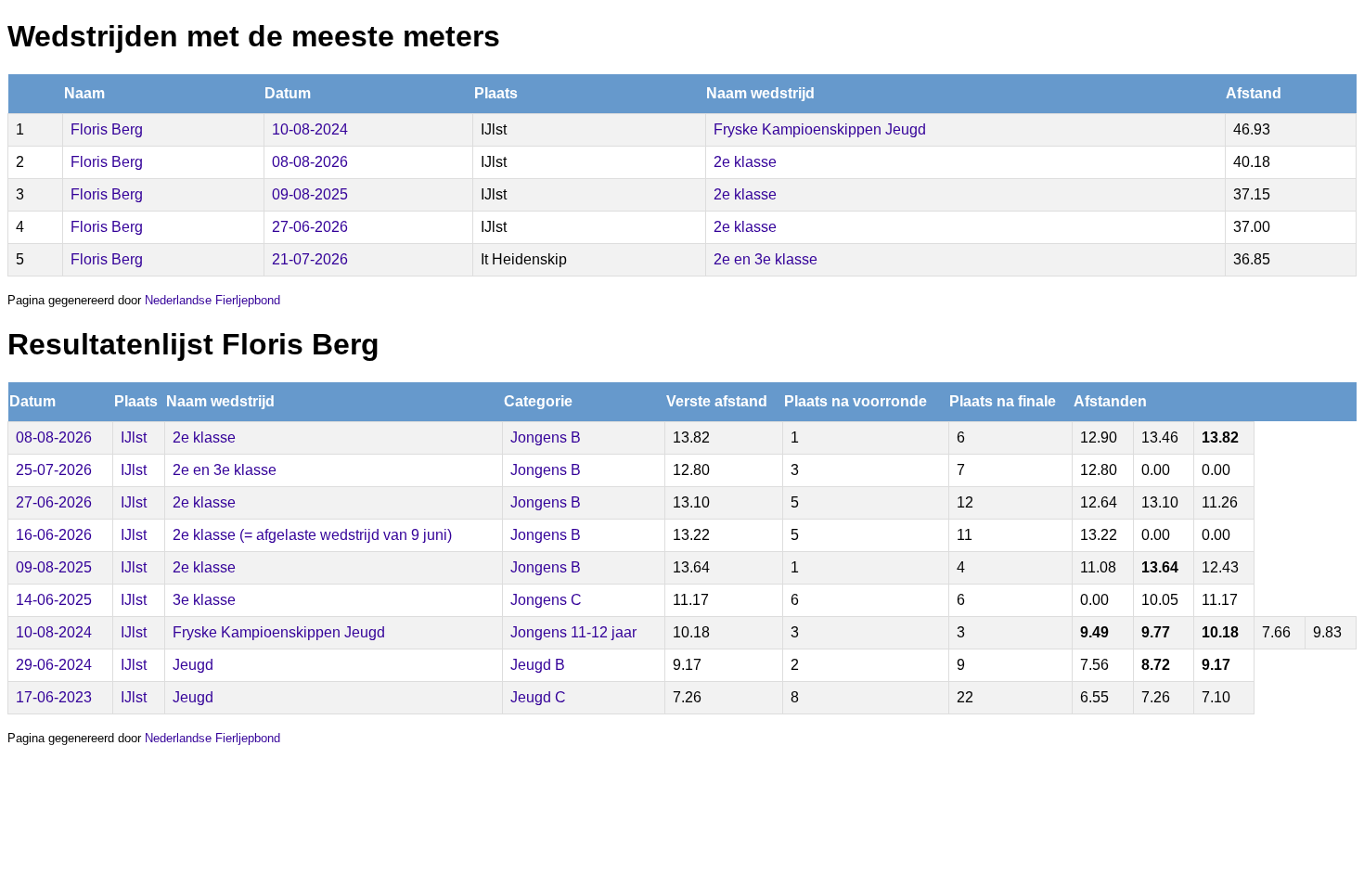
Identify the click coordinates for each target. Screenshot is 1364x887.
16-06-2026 (54, 535)
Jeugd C (538, 697)
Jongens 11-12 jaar (573, 632)
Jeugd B (537, 665)
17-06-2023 (54, 697)
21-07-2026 (310, 259)
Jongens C (546, 600)
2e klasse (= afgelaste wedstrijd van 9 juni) (312, 535)
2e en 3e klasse (765, 259)
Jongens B (545, 437)
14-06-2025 (54, 600)
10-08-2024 (310, 129)
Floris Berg (107, 129)
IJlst (134, 437)
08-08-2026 (310, 162)
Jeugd (193, 665)
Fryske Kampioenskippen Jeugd (820, 129)
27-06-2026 (310, 227)
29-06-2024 (54, 665)
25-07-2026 (54, 470)
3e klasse (204, 600)
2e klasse (745, 162)
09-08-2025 (310, 194)
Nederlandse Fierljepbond (212, 300)
